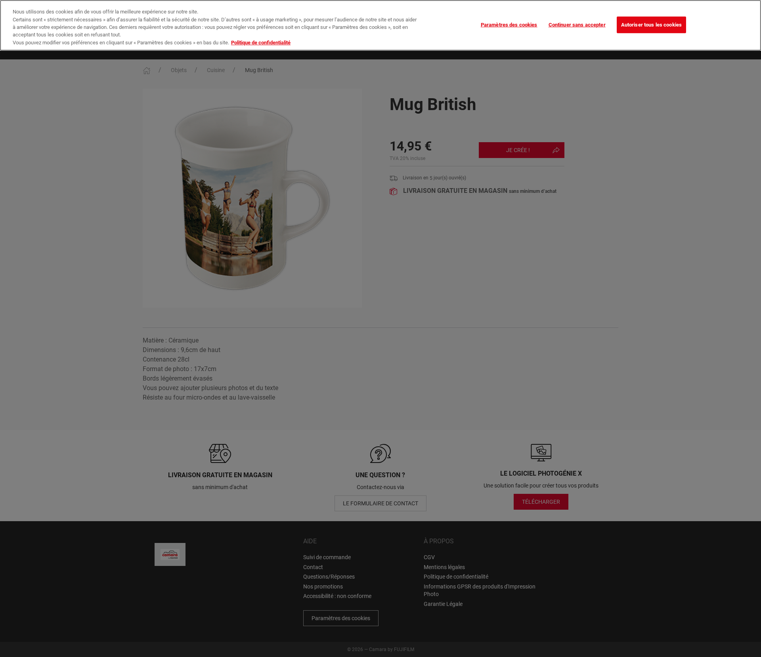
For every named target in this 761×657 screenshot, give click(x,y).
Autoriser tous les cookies (651, 24)
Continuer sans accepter (577, 24)
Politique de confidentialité (261, 43)
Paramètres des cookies (509, 24)
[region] (380, 25)
